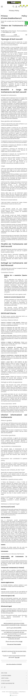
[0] (25, 6)
